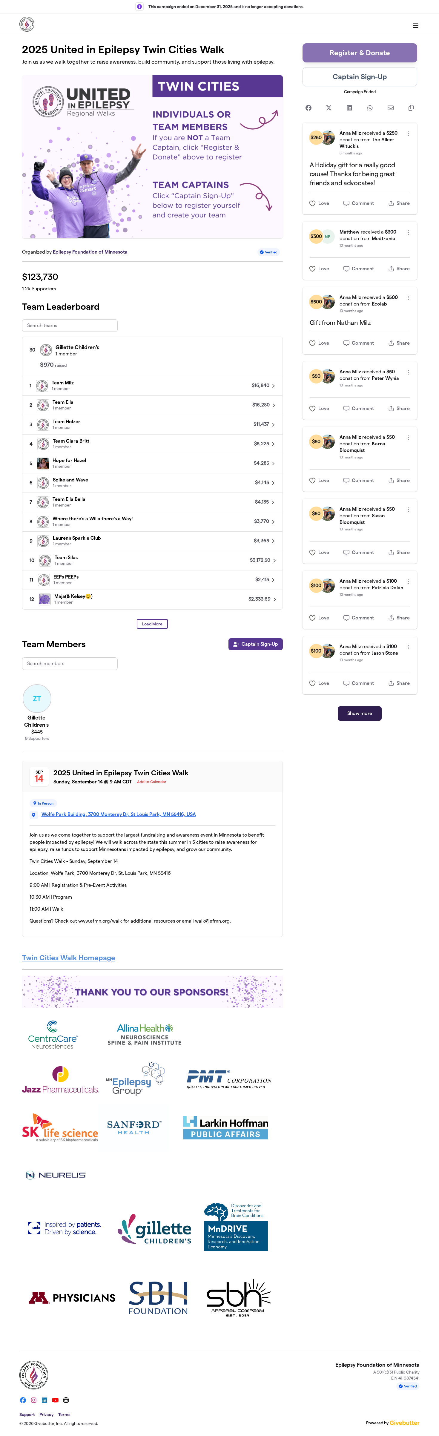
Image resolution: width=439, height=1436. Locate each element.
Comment (363, 203)
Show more (359, 713)
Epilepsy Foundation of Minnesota (90, 251)
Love (323, 203)
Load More (152, 624)
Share (403, 203)
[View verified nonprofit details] (268, 252)
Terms (64, 1414)
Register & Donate (360, 53)
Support (27, 1414)
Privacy (46, 1414)
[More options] (408, 134)
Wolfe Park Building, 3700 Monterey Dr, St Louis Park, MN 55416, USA (119, 814)
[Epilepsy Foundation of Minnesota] (26, 24)
